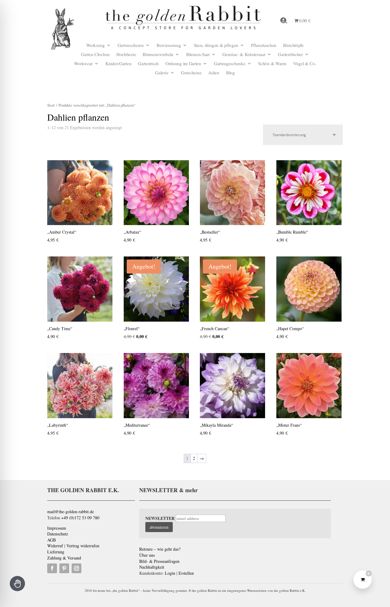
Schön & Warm (272, 63)
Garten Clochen (95, 54)
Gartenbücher (290, 54)
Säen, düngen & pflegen (216, 45)
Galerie (161, 73)
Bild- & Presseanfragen (159, 561)
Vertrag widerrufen (82, 546)
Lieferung (55, 552)
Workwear (83, 63)
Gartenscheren (131, 45)
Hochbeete (126, 54)
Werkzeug (95, 45)
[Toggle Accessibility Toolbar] (17, 583)
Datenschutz (57, 534)
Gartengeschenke (230, 63)
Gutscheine (191, 73)
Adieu (213, 73)
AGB (51, 540)
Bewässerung (169, 45)
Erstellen (186, 573)
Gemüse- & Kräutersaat (243, 54)
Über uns (147, 555)
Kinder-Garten (118, 63)
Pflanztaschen (263, 45)
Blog (230, 73)
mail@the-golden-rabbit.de (70, 511)
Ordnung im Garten (183, 63)
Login (170, 573)
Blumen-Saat (198, 54)
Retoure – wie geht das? (159, 549)
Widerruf (55, 546)
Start (51, 105)
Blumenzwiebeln (158, 54)
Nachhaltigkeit (151, 567)
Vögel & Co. (304, 63)
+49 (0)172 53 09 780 (80, 518)
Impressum (56, 528)
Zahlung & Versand (64, 558)
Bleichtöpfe (293, 45)
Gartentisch (148, 63)
